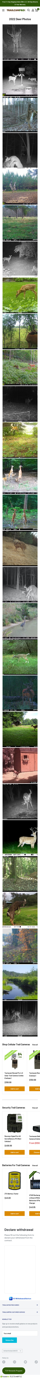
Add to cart (15, 1089)
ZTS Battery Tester (11, 1194)
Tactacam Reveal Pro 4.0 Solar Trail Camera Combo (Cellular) (14, 1075)
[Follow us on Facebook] (3, 1362)
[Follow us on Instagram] (14, 1362)
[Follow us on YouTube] (25, 1362)
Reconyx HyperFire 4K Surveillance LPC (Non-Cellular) (13, 1138)
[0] (36, 10)
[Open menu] (3, 10)
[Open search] (28, 10)
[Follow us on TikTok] (36, 1362)
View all (35, 1045)
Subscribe (10, 1340)
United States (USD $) (10, 1351)
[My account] (33, 10)
